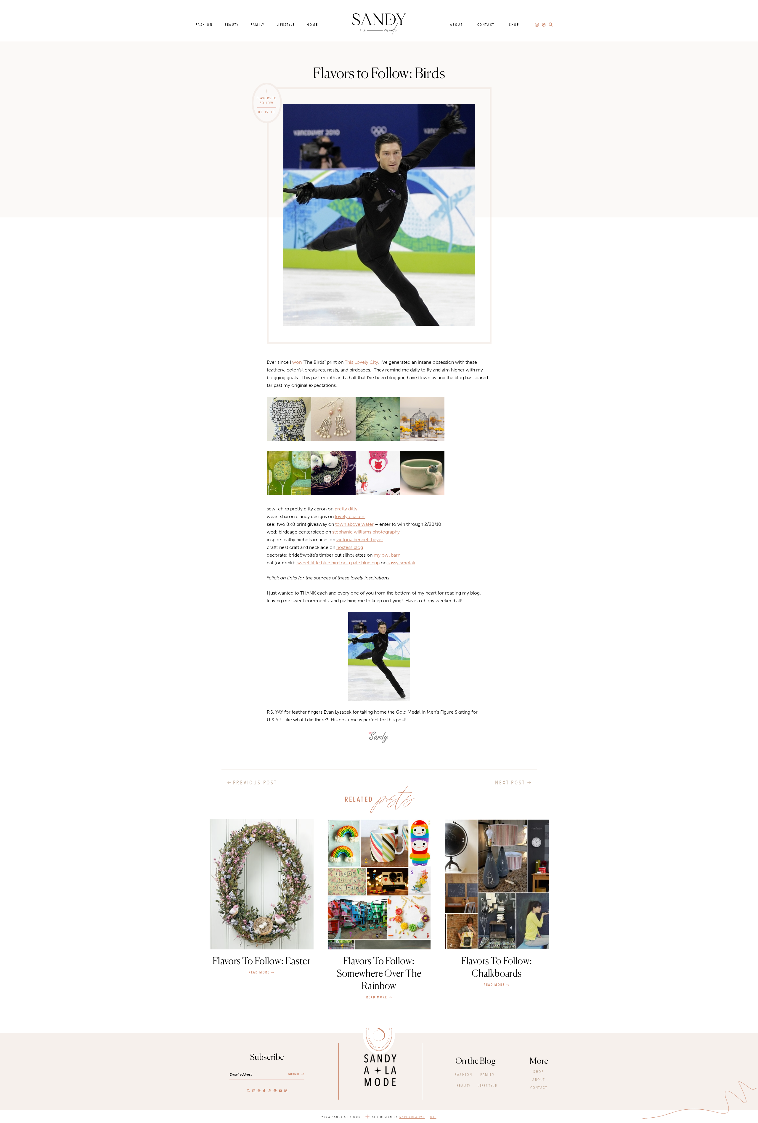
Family (257, 24)
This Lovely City (361, 362)
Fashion (204, 24)
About (456, 24)
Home (312, 24)
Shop (514, 24)
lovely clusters (350, 516)
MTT (433, 1117)
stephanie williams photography (366, 532)
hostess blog (349, 547)
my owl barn (387, 555)
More (539, 1061)
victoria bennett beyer (359, 539)
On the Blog (475, 1061)
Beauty (231, 24)
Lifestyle (286, 24)
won (297, 362)
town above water (354, 524)
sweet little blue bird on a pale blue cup (338, 562)
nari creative (412, 1117)
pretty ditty (346, 509)
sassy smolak (401, 562)
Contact (485, 24)
